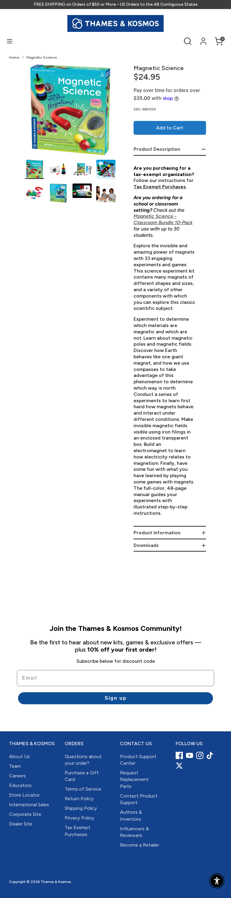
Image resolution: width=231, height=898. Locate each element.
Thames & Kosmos (56, 882)
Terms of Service (83, 789)
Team (15, 766)
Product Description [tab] (157, 149)
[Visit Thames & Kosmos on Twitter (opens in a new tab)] (179, 765)
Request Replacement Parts (134, 779)
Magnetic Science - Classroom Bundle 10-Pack (163, 219)
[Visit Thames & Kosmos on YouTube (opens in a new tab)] (189, 755)
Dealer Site (20, 824)
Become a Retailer (139, 845)
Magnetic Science (41, 57)
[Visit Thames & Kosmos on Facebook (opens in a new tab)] (179, 755)
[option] (70, 112)
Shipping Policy (81, 808)
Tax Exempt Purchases (160, 187)
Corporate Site (25, 814)
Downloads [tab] (146, 545)
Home (14, 57)
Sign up (116, 698)
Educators (20, 785)
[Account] (203, 38)
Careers (17, 776)
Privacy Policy (79, 818)
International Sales (29, 804)
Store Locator (24, 795)
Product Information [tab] (157, 532)
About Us (19, 756)
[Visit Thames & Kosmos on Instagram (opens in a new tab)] (199, 755)
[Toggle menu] (10, 41)
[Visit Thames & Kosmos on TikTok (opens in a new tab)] (210, 755)
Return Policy (79, 798)
